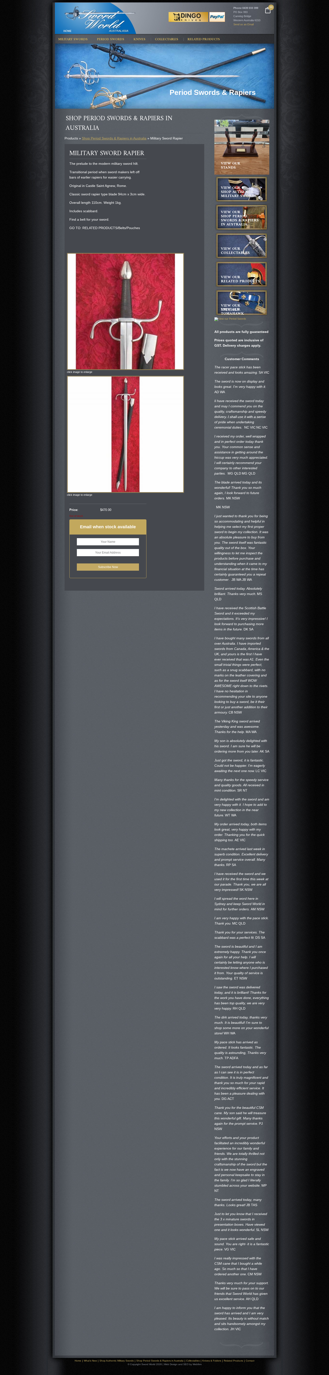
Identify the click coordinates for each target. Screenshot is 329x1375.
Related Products (204, 39)
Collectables (166, 39)
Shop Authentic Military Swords (116, 1360)
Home (78, 1360)
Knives (139, 39)
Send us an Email (243, 24)
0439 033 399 (250, 8)
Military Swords (73, 39)
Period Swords (110, 39)
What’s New (90, 1360)
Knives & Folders (211, 1360)
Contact (250, 1360)
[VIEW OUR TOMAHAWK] (230, 319)
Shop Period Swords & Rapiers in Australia (114, 138)
